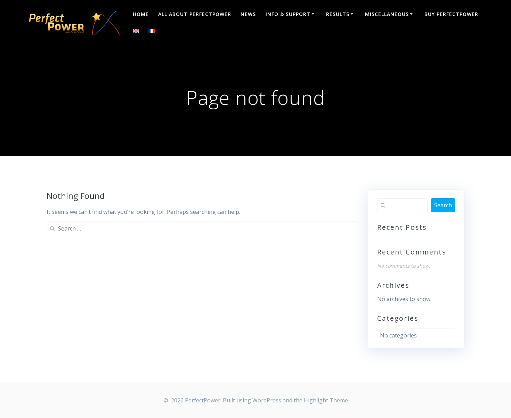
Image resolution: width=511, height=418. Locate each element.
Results (337, 14)
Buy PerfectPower (451, 14)
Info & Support (288, 14)
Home (141, 14)
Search (443, 205)
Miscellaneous (387, 14)
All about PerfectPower (194, 14)
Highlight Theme (326, 400)
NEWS (248, 14)
